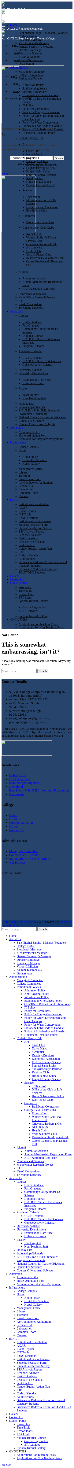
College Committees (31, 75)
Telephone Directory (31, 307)
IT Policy (28, 105)
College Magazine (21, 822)
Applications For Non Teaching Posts (41, 627)
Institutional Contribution (34, 504)
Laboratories (26, 489)
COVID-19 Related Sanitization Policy (47, 1004)
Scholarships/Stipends (32, 407)
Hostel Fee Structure (34, 460)
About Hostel (30, 456)
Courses (23, 315)
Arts (25, 144)
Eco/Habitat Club (36, 210)
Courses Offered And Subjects (37, 424)
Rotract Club (34, 234)
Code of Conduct (29, 555)
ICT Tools (25, 514)
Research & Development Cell (44, 258)
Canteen (23, 496)
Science (27, 190)
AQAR (23, 507)
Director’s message (30, 50)
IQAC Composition (30, 304)
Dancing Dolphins (37, 161)
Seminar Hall (26, 486)
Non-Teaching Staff (34, 398)
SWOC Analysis (29, 538)
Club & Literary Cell (31, 138)
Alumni (23, 272)
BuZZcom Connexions (40, 222)
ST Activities (30, 610)
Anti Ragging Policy (34, 88)
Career (13, 826)
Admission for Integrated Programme (41, 439)
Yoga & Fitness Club (38, 254)
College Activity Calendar (38, 364)
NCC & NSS (34, 247)
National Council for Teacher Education (42, 417)
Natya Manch (34, 154)
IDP (21, 552)
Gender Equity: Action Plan (35, 548)
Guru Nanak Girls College (18, 922)
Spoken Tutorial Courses (33, 601)
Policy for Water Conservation (40, 122)
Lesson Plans (26, 594)
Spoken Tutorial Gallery (33, 616)
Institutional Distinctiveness (35, 521)
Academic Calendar (30, 351)
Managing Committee (32, 71)
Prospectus (25, 587)
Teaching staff (30, 395)
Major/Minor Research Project (37, 297)
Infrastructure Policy (34, 91)
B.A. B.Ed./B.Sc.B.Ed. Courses (41, 361)
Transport (24, 475)
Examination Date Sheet (36, 379)
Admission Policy (33, 85)
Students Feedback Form (33, 524)
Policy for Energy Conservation (41, 112)
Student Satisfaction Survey (35, 528)
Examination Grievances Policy (41, 95)
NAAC (13, 819)
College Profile (28, 36)
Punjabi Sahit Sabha (38, 171)
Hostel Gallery (31, 463)
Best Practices (27, 545)
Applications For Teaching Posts (38, 624)
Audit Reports (27, 558)
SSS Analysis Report (31, 531)
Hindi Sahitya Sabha (38, 181)
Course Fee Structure (31, 420)
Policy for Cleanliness (35, 108)
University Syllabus (30, 369)
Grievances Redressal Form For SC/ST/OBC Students (38, 570)
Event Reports (27, 511)
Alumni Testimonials (31, 60)
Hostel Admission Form (33, 435)
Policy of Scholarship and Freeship (43, 129)
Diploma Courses (32, 335)
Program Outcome (33, 346)
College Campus (29, 446)
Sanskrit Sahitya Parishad (41, 174)
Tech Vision (33, 196)
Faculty (23, 388)
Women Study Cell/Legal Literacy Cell (41, 239)
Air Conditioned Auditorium (36, 482)
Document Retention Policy (39, 132)
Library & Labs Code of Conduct (42, 125)
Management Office (31, 468)
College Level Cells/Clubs (38, 227)
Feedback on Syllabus (32, 541)
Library (23, 472)
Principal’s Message (30, 53)
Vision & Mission (29, 56)
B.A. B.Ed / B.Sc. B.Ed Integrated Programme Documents (39, 412)
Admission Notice (29, 432)
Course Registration (34, 607)
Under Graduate (32, 322)
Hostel (22, 450)
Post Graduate (30, 325)
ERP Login (25, 597)
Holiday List (26, 403)
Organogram (26, 63)
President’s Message (31, 39)
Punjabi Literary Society (40, 185)
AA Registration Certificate (38, 288)
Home (13, 815)
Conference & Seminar (32, 294)
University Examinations (33, 373)
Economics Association (40, 164)
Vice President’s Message (34, 43)
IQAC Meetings (28, 517)
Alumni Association (34, 278)
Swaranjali (32, 157)
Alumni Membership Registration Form (48, 1154)
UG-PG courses (32, 357)
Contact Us (16, 830)
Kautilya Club (34, 178)
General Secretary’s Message (36, 46)
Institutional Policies (31, 78)
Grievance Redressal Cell (41, 244)
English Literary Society (40, 168)
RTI (21, 300)
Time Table (25, 590)
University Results (33, 383)
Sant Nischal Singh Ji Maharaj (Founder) (43, 33)
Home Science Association (42, 207)
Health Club (33, 251)
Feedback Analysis (30, 535)
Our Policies (17, 862)
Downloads (16, 786)
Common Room (28, 492)
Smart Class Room (30, 479)
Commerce (28, 215)
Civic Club (32, 151)
